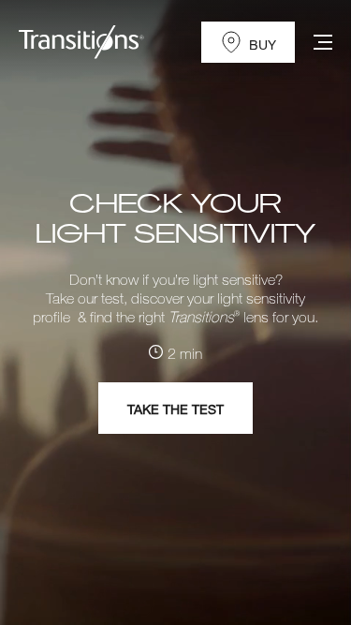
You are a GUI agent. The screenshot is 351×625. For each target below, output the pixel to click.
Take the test (175, 409)
